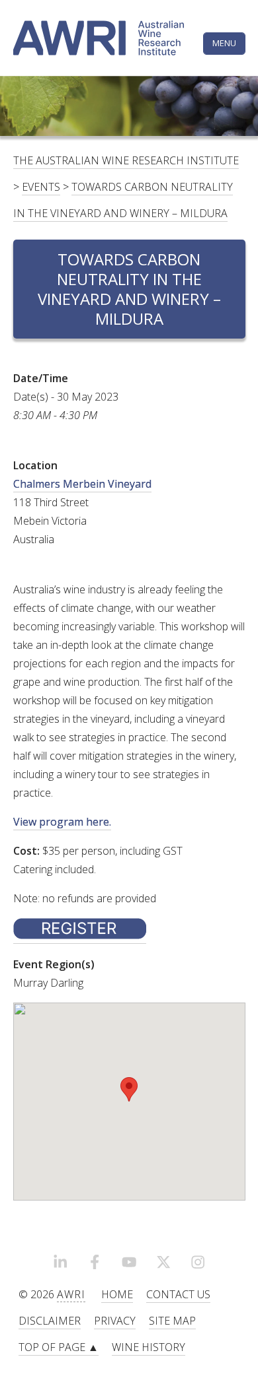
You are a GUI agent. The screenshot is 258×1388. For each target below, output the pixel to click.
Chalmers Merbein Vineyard (82, 484)
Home (117, 1294)
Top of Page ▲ (59, 1347)
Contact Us (178, 1294)
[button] (129, 1089)
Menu (224, 43)
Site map (172, 1320)
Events (41, 187)
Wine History (148, 1347)
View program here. (62, 821)
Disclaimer (50, 1320)
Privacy (115, 1320)
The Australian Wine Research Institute (126, 160)
